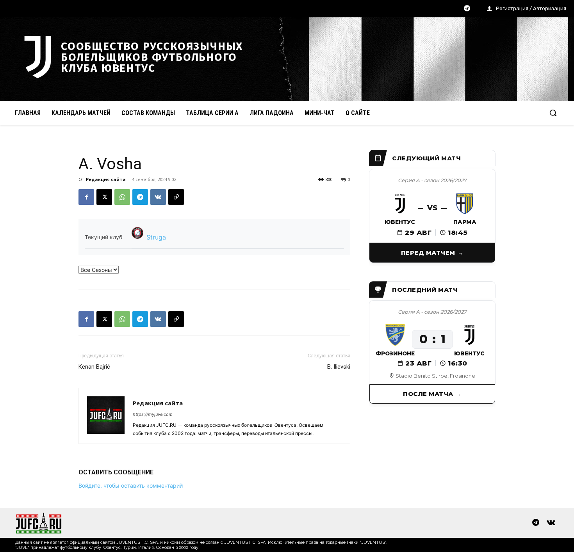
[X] (104, 197)
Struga (156, 237)
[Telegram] (467, 9)
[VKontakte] (551, 523)
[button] (553, 112)
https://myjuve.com (153, 414)
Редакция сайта (106, 179)
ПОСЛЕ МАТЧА (428, 394)
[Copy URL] (176, 197)
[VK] (158, 197)
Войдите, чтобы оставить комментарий (130, 485)
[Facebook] (86, 197)
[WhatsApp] (122, 197)
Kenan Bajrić (94, 366)
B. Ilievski (338, 366)
